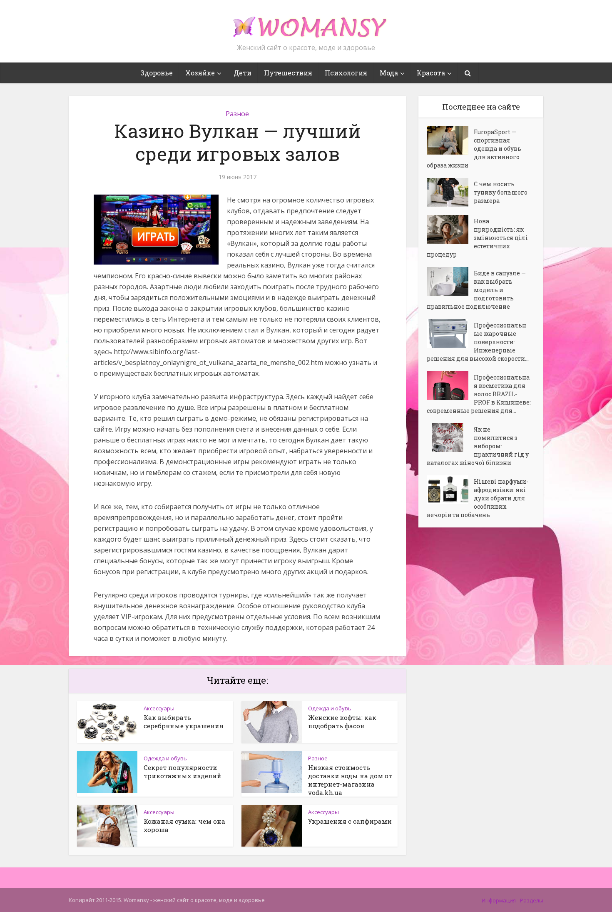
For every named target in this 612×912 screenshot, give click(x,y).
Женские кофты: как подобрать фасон (342, 721)
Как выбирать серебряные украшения (184, 721)
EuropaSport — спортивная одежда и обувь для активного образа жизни (474, 148)
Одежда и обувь (329, 708)
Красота (431, 72)
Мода (389, 72)
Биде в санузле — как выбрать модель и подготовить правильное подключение (476, 289)
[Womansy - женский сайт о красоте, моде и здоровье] (306, 23)
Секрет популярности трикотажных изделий (182, 771)
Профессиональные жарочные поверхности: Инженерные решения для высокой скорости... (478, 341)
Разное (237, 113)
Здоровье (156, 72)
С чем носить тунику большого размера (500, 192)
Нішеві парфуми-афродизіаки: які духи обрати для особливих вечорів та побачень (477, 498)
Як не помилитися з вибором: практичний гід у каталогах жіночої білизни (478, 446)
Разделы (531, 900)
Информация (499, 900)
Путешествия (288, 72)
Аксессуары (159, 708)
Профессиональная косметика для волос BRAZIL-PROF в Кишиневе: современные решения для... (479, 394)
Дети (242, 72)
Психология (346, 72)
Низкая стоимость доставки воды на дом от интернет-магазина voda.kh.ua (350, 780)
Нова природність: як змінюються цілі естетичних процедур (477, 237)
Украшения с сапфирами (350, 821)
